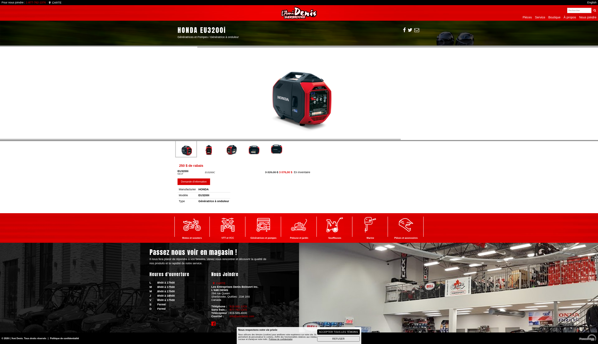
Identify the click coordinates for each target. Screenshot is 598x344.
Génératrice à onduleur (224, 37)
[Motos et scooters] (192, 235)
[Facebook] (404, 30)
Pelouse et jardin (299, 238)
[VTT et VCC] (227, 235)
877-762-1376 (238, 309)
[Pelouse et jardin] (299, 235)
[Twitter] (410, 30)
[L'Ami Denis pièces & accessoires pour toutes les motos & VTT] (406, 235)
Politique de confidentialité (280, 339)
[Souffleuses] (334, 235)
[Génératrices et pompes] (263, 235)
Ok (595, 10)
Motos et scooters (192, 238)
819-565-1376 (238, 306)
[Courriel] (417, 30)
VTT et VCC (227, 238)
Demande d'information (194, 181)
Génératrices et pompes (263, 238)
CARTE (57, 2)
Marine (370, 238)
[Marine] (370, 235)
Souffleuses (334, 238)
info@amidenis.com (242, 316)
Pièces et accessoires (406, 238)
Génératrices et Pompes (193, 37)
